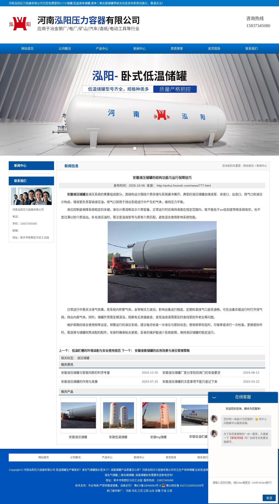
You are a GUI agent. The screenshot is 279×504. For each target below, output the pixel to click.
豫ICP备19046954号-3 (147, 485)
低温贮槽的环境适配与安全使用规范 (96, 350)
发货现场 (214, 48)
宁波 (163, 490)
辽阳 (146, 490)
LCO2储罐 (66, 3)
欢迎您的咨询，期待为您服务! (243, 408)
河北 (134, 490)
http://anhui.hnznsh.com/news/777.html (184, 185)
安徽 (157, 490)
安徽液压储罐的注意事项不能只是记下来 (189, 381)
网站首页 (27, 48)
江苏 (140, 490)
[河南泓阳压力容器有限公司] (79, 30)
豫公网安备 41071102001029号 (185, 485)
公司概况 (65, 48)
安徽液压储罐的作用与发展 (79, 381)
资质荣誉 (177, 48)
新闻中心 (139, 48)
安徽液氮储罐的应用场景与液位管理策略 (162, 350)
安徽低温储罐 (118, 437)
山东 (152, 490)
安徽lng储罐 (158, 437)
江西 (169, 490)
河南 (128, 490)
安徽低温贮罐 (198, 436)
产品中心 (102, 48)
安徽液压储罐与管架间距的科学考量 (85, 372)
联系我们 (251, 48)
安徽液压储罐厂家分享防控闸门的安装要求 (191, 372)
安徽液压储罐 (78, 437)
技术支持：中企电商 (87, 485)
